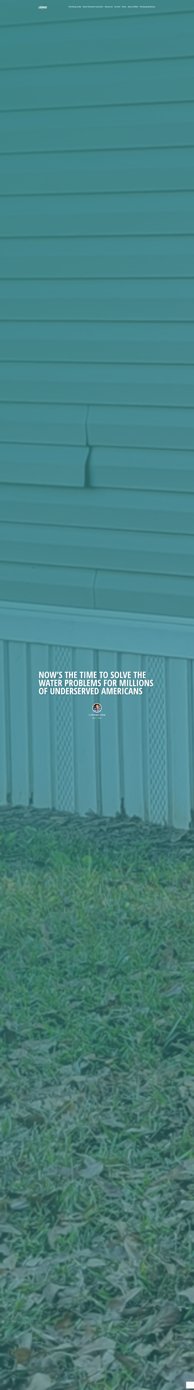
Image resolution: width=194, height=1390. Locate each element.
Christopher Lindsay (98, 715)
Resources (109, 7)
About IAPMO (133, 7)
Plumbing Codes (75, 7)
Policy (124, 7)
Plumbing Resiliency (147, 7)
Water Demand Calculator (93, 7)
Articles (117, 7)
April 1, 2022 (97, 718)
